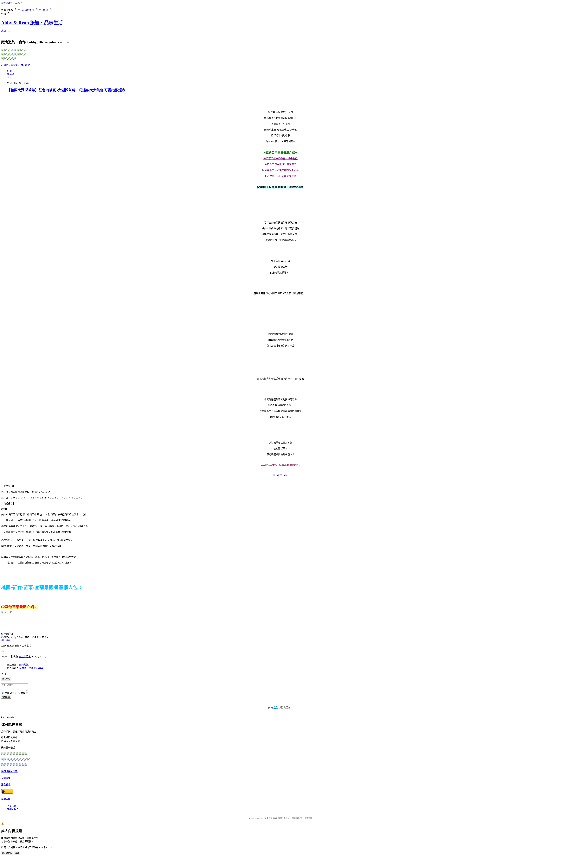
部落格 (10, 74)
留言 (28, 656)
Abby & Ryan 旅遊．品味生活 (32, 22)
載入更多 (6, 679)
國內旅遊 (24, 664)
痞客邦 (22, 656)
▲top (3, 673)
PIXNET (258, 818)
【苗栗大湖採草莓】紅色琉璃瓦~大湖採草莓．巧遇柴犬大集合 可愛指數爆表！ (68, 90)
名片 (9, 78)
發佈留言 (6, 697)
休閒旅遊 (25, 65)
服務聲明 (308, 818)
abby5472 (5, 640)
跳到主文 (6, 31)
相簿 (9, 71)
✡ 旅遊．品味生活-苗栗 (31, 668)
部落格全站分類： (10, 65)
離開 (17, 853)
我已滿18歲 (7, 853)
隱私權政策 (297, 818)
